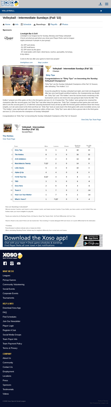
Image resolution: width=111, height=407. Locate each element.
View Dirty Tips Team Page (91, 120)
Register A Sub (9, 330)
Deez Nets (19, 186)
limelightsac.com (26, 62)
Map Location (43, 62)
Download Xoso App (12, 308)
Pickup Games (9, 280)
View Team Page (9, 139)
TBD (16, 181)
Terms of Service (103, 401)
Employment (8, 371)
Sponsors (7, 385)
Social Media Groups (12, 335)
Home (7, 24)
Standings (41, 24)
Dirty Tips (50, 75)
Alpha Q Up (19, 172)
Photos (65, 24)
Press (5, 380)
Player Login (8, 326)
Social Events (9, 289)
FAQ (5, 312)
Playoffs (53, 24)
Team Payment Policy (12, 343)
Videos (6, 394)
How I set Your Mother (23, 195)
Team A (18, 190)
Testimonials (8, 389)
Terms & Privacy (10, 348)
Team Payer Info (10, 339)
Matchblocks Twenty (23, 163)
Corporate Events (10, 293)
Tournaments (8, 298)
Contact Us (8, 367)
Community (8, 362)
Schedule (27, 24)
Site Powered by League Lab (99, 403)
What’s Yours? (20, 199)
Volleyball (8, 11)
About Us (7, 358)
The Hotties (8, 136)
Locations (7, 376)
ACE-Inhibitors (20, 159)
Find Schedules (9, 317)
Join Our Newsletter (11, 321)
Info (16, 24)
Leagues (6, 275)
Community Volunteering (13, 284)
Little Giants (19, 168)
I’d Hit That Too (20, 177)
